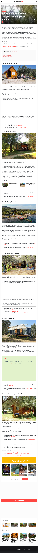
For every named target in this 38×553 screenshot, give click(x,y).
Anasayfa (3, 6)
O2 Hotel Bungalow (29, 196)
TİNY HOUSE (9, 363)
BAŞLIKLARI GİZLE (14, 51)
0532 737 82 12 (16, 386)
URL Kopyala (25, 479)
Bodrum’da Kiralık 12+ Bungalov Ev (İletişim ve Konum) (23, 529)
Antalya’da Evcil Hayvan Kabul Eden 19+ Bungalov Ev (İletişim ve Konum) (5, 529)
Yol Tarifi (9, 193)
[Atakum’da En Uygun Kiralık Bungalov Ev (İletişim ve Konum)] (6, 535)
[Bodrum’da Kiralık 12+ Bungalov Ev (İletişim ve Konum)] (23, 525)
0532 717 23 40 (18, 438)
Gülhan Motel (26, 312)
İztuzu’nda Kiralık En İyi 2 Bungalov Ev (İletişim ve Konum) (23, 539)
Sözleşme (25, 549)
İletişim (36, 549)
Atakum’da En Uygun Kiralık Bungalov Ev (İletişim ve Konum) (5, 539)
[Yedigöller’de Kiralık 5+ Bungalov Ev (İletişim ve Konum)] (32, 525)
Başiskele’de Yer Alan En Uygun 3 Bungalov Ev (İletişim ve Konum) (13, 184)
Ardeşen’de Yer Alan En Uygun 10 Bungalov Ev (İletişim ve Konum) (15, 455)
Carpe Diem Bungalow (31, 439)
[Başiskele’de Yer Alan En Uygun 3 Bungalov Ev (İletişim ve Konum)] (5, 185)
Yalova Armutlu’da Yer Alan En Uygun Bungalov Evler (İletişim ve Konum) (30, 184)
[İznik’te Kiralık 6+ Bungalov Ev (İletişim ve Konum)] (14, 525)
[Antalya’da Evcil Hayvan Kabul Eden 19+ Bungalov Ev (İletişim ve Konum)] (6, 525)
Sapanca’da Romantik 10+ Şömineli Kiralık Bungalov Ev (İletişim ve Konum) (14, 540)
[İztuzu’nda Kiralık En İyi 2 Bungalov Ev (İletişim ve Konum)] (23, 535)
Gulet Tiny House (29, 388)
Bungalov (7, 6)
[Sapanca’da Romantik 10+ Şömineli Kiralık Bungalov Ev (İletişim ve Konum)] (14, 535)
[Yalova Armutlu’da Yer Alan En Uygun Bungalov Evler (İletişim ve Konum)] (22, 185)
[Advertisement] (19, 108)
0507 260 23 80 (19, 125)
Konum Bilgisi (10, 309)
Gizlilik (29, 549)
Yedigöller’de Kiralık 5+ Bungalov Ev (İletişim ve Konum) (31, 529)
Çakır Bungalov (30, 247)
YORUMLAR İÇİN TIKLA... (19, 500)
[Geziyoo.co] (19, 1)
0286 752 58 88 (17, 194)
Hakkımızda (32, 549)
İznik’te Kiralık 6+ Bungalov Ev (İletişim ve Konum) (14, 529)
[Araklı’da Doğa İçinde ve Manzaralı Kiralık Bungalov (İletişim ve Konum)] (32, 535)
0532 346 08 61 (15, 311)
